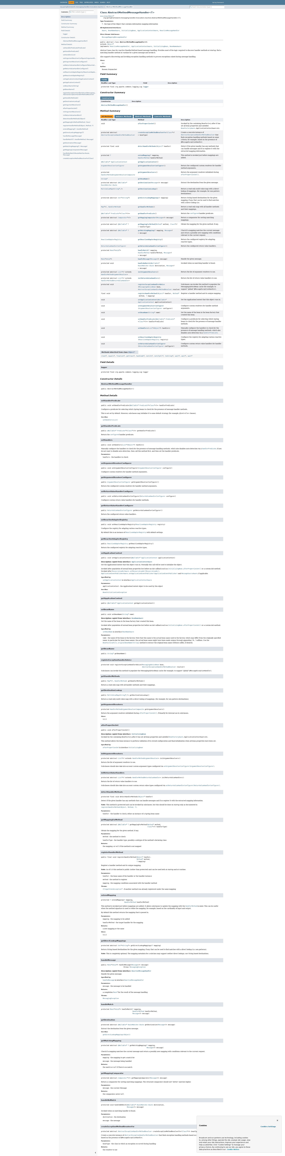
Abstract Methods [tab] (143, 116)
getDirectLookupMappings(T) (73, 132)
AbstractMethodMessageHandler (119, 7)
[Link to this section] (119, 74)
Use (76, 2)
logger (65, 34)
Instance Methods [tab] (123, 116)
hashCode (139, 356)
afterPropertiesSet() (70, 108)
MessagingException (138, 967)
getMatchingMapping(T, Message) (75, 146)
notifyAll (158, 356)
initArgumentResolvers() (72, 112)
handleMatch (143, 250)
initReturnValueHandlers (148, 278)
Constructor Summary (69, 24)
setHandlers (143, 328)
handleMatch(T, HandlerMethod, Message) (78, 139)
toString (168, 356)
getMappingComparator (147, 218)
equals (111, 356)
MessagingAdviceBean (147, 287)
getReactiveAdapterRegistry (149, 239)
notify (149, 356)
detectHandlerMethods (147, 146)
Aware (104, 30)
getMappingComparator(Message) (75, 150)
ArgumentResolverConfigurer (112, 166)
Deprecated (88, 2)
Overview (63, 2)
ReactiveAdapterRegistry (111, 239)
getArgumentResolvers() (72, 105)
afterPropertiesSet (146, 123)
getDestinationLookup (147, 189)
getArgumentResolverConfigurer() (75, 62)
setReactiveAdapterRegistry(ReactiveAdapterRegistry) (80, 72)
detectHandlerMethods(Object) (74, 119)
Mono (112, 250)
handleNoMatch (144, 263)
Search (102, 2)
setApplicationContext (147, 300)
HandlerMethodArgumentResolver (114, 274)
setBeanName (143, 312)
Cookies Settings (268, 1126)
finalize (120, 356)
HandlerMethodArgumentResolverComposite (118, 175)
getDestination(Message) (72, 143)
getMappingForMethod (146, 224)
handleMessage (144, 259)
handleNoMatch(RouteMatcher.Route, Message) (76, 154)
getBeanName (143, 179)
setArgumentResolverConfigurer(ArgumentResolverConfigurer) (80, 58)
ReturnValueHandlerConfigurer (113, 246)
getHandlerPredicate (146, 213)
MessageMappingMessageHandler (114, 37)
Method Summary (67, 27)
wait (177, 356)
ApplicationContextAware (147, 30)
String (103, 179)
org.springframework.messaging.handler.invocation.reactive (82, 7)
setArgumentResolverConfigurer (151, 306)
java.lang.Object (106, 16)
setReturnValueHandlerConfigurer (152, 344)
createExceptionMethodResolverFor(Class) (78, 158)
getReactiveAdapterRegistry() (73, 75)
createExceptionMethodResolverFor (152, 132)
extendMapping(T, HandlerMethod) (75, 129)
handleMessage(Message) (72, 136)
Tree (81, 2)
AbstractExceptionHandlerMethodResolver (118, 135)
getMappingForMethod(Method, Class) (76, 122)
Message (154, 183)
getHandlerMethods (145, 207)
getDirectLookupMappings (148, 198)
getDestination (144, 183)
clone (103, 356)
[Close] (277, 1120)
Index (96, 2)
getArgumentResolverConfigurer (151, 166)
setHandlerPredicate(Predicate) (74, 48)
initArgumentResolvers (147, 272)
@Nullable (105, 162)
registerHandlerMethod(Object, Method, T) (78, 125)
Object (110, 44)
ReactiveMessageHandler (169, 30)
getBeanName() (68, 89)
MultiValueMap (107, 189)
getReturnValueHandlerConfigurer (152, 246)
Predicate (115, 213)
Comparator (122, 218)
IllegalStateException (112, 889)
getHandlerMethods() (70, 98)
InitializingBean (128, 30)
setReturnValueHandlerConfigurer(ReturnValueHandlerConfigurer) (80, 65)
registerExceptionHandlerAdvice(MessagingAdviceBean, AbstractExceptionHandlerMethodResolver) (80, 93)
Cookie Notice (232, 1149)
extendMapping (144, 155)
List (120, 272)
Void (117, 250)
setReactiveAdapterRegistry (149, 337)
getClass (129, 356)
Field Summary (66, 20)
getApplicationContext (147, 162)
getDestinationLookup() (71, 101)
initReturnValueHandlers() (72, 115)
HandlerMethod (144, 158)
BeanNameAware (114, 30)
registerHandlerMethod (147, 293)
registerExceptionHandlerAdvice (151, 284)
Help (108, 2)
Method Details (66, 44)
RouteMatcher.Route (109, 185)
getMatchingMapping (146, 230)
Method (158, 224)
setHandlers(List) (69, 55)
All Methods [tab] (107, 116)
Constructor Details (68, 37)
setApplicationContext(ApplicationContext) (78, 79)
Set (119, 198)
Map (102, 207)
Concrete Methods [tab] (162, 116)
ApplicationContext (119, 162)
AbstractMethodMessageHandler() (75, 41)
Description (65, 17)
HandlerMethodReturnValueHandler (115, 281)
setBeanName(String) (71, 86)
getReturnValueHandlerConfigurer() (75, 68)
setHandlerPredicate (146, 319)
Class (169, 132)
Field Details (65, 30)
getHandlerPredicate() (71, 51)
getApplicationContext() (71, 82)
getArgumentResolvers (147, 172)
